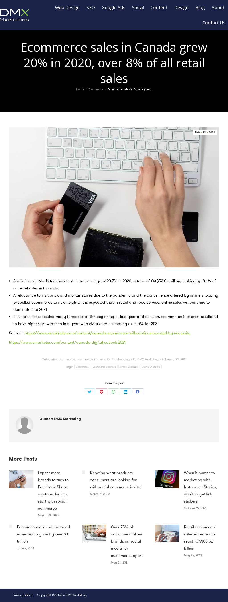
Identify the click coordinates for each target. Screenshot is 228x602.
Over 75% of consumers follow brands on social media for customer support (127, 541)
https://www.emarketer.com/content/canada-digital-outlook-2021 (67, 342)
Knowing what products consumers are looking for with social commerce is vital (115, 480)
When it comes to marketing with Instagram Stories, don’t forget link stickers (200, 487)
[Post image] (21, 479)
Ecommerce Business (91, 359)
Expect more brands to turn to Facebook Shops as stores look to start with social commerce (53, 490)
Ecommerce (67, 359)
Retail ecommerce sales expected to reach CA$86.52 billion (200, 537)
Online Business (129, 367)
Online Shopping (151, 367)
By (146, 359)
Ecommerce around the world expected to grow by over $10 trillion (43, 534)
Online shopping (118, 359)
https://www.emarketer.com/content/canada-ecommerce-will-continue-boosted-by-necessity (107, 333)
